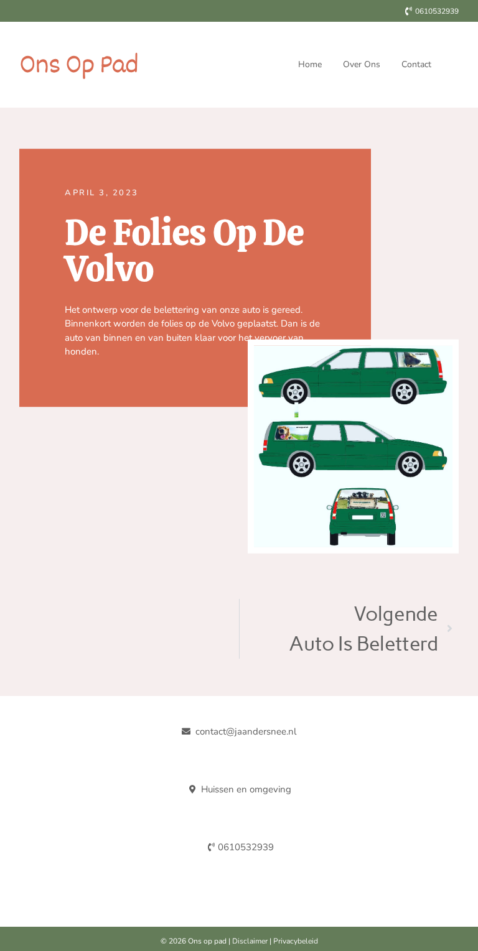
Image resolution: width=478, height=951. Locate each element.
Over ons (361, 65)
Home (310, 65)
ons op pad (78, 64)
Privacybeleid (295, 941)
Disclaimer (250, 941)
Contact (416, 65)
